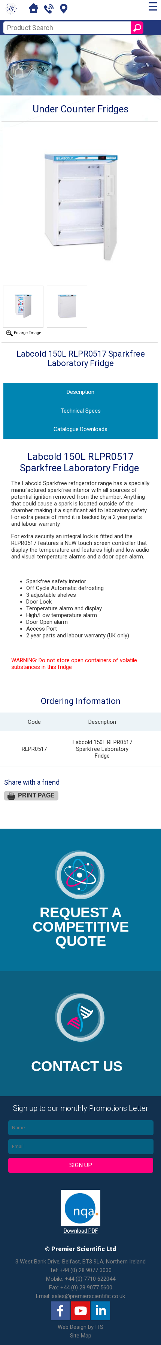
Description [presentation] (80, 392)
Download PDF (81, 1231)
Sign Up (80, 1165)
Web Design (72, 1327)
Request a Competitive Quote (81, 927)
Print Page (36, 795)
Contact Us (76, 1066)
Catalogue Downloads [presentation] (80, 429)
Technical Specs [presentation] (81, 410)
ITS (99, 1327)
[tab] (80, 392)
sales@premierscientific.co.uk (88, 1296)
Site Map (80, 1335)
